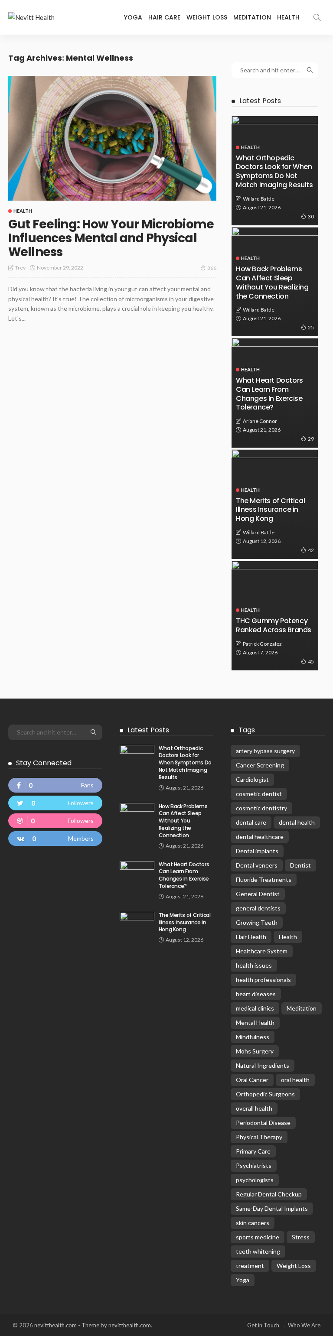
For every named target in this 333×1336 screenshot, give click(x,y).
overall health (254, 1108)
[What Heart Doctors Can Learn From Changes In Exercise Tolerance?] (137, 872)
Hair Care (164, 17)
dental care (251, 822)
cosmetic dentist (259, 793)
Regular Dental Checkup (269, 1194)
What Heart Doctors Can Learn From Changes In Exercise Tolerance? (269, 393)
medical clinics (255, 1008)
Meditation (252, 17)
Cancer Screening (260, 765)
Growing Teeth (257, 922)
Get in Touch (263, 1325)
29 (311, 439)
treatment (250, 1265)
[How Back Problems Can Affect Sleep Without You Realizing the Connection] (137, 814)
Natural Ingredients (262, 1065)
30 (311, 216)
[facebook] (55, 785)
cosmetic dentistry (261, 808)
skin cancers (252, 1222)
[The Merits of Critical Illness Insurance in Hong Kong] (137, 923)
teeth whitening (258, 1251)
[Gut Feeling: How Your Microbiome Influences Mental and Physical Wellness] (112, 138)
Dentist (300, 865)
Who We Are (304, 1325)
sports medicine (257, 1237)
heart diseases (256, 994)
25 (311, 327)
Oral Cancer (252, 1079)
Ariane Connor (260, 421)
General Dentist (258, 893)
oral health (295, 1079)
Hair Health (251, 936)
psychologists (255, 1179)
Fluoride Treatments (263, 879)
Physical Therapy (259, 1137)
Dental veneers (257, 865)
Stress (301, 1237)
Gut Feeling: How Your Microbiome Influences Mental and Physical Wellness (111, 238)
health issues (254, 965)
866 (211, 268)
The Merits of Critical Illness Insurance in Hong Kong (270, 510)
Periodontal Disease (263, 1122)
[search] (317, 17)
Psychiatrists (253, 1165)
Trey (20, 267)
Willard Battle (258, 198)
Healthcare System (261, 951)
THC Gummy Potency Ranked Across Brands (273, 625)
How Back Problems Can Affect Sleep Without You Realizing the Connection (272, 282)
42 (311, 550)
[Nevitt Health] (31, 17)
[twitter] (55, 803)
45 (311, 661)
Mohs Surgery (255, 1051)
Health (288, 17)
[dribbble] (55, 820)
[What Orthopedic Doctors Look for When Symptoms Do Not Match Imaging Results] (137, 756)
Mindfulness (252, 1036)
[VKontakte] (55, 838)
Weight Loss (206, 17)
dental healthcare (260, 836)
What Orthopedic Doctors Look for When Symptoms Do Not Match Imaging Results (274, 171)
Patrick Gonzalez (262, 643)
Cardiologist (252, 779)
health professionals (263, 979)
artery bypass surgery (265, 750)
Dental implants (257, 851)
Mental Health (255, 1022)
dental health (297, 822)
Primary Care (253, 1151)
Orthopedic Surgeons (265, 1094)
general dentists (258, 908)
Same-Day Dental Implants (272, 1208)
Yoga (133, 17)
